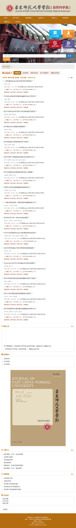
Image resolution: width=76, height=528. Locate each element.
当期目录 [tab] (17, 73)
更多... (73, 326)
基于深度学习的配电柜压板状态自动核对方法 (19, 157)
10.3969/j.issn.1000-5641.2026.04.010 (32, 223)
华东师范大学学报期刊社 (12, 486)
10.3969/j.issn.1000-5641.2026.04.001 (30, 87)
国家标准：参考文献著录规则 (13, 465)
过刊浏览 (7, 361)
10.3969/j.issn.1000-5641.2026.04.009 (31, 208)
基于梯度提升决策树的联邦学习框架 (16, 142)
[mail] (20, 509)
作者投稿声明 (8, 460)
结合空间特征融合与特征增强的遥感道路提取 (19, 248)
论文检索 (7, 364)
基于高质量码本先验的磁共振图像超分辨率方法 (19, 308)
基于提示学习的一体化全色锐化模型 (16, 217)
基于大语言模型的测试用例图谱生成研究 (17, 293)
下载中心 (54, 18)
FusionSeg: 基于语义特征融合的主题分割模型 (19, 263)
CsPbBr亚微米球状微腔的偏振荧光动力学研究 (19, 96)
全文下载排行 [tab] (44, 73)
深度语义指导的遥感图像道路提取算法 (16, 187)
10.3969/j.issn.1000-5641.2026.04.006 (31, 162)
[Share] (23, 509)
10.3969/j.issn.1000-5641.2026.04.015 (32, 299)
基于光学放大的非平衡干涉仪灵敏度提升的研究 (19, 111)
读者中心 (41, 18)
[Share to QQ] (17, 509)
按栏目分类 (34, 73)
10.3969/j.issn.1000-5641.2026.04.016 (32, 314)
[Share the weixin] (14, 509)
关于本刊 (16, 18)
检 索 (69, 56)
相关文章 (19, 92)
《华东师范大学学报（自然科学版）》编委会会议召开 (21, 347)
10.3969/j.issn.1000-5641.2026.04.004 (31, 132)
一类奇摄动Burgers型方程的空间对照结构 (18, 81)
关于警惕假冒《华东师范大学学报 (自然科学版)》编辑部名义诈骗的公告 (27, 344)
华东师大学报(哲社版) (11, 484)
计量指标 (25, 92)
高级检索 (7, 59)
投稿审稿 (28, 18)
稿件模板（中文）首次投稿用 (13, 454)
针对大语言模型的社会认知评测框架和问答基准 (19, 233)
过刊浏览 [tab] (25, 73)
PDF (25, 89)
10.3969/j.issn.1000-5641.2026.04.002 (31, 102)
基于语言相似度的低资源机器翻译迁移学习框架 (19, 278)
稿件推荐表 (7, 462)
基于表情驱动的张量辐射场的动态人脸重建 (18, 172)
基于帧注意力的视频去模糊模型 (14, 126)
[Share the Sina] (11, 509)
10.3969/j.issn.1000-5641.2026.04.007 (31, 178)
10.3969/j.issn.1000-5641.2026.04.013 (32, 269)
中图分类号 (7, 481)
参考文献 (13, 92)
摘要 (7, 89)
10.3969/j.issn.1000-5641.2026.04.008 (31, 193)
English (18, 22)
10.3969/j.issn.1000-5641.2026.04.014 (32, 284)
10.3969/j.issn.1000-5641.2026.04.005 (31, 147)
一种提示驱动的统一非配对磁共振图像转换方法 (19, 202)
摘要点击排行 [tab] (55, 73)
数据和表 (6, 92)
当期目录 (7, 358)
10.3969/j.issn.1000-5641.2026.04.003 (31, 117)
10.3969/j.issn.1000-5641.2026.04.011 (32, 238)
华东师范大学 (8, 478)
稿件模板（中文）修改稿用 (13, 468)
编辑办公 (7, 22)
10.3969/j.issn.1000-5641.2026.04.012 (32, 253)
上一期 (70, 77)
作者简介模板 (8, 457)
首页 (5, 18)
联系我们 (65, 18)
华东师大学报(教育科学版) (12, 489)
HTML (17, 89)
